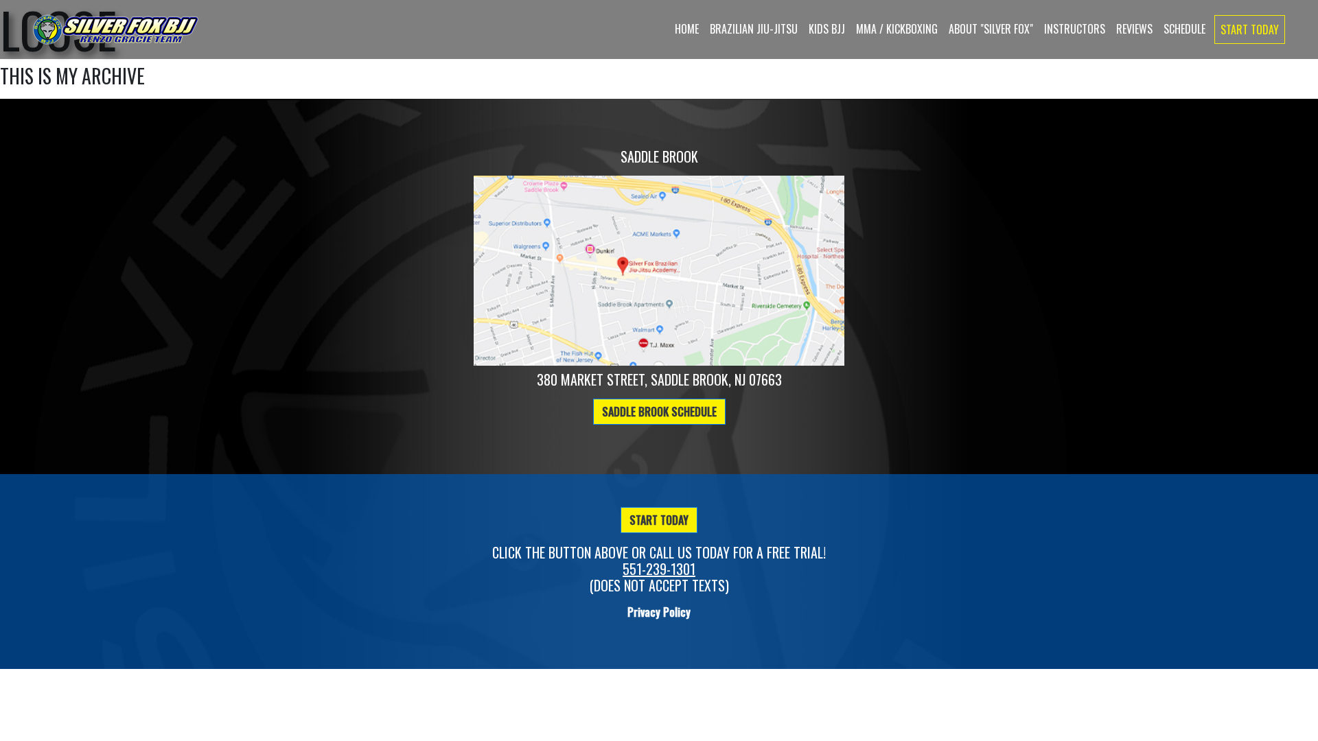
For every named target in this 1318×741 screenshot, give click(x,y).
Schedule (1184, 29)
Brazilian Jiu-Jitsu (754, 29)
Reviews (1134, 29)
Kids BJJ (827, 29)
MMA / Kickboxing (897, 29)
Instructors (1074, 29)
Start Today (1250, 29)
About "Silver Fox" (991, 29)
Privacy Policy (659, 612)
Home (687, 29)
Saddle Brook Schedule (659, 411)
